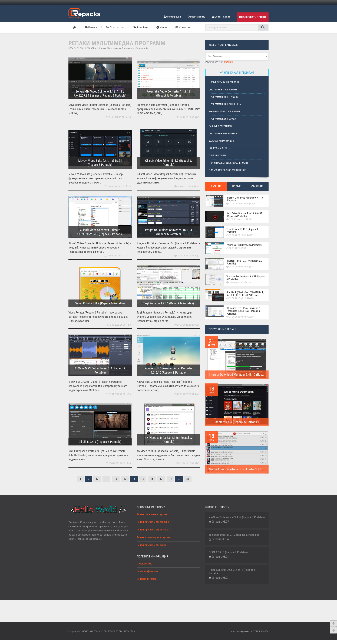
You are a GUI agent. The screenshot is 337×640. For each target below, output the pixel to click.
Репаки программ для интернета (154, 529)
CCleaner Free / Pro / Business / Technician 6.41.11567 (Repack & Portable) (243, 311)
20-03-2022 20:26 (185, 325)
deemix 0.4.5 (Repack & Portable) (237, 422)
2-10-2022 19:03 (186, 117)
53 (129, 186)
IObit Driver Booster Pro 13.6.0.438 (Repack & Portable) (244, 215)
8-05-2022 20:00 (117, 325)
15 (142, 478)
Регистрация (174, 16)
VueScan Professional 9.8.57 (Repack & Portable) (245, 278)
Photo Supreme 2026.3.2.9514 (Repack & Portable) (232, 571)
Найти (263, 27)
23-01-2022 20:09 (185, 394)
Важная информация (221, 140)
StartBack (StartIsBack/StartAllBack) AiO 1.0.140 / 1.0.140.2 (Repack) (245, 294)
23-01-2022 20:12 (117, 394)
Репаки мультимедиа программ (115, 48)
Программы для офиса (222, 118)
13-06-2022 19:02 (115, 255)
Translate (228, 61)
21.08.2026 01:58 (237, 203)
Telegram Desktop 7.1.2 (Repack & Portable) (234, 534)
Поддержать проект (252, 17)
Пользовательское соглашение (227, 170)
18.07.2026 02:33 (237, 248)
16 (152, 478)
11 (198, 186)
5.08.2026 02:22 (237, 219)
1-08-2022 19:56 (185, 186)
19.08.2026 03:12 (237, 298)
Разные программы (220, 126)
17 (161, 478)
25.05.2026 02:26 (237, 266)
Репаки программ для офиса (151, 545)
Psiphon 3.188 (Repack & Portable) (244, 245)
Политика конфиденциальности (228, 162)
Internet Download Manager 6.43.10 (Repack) (244, 199)
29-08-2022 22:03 (115, 186)
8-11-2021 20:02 (186, 463)
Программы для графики (224, 97)
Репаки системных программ (152, 514)
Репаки (92, 27)
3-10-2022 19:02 (116, 117)
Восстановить (197, 16)
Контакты (184, 27)
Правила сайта (217, 155)
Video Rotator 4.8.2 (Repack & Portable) (100, 303)
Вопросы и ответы (219, 148)
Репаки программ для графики (153, 521)
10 (97, 478)
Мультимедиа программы (224, 111)
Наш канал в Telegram (238, 72)
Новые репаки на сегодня (224, 82)
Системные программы (223, 89)
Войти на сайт (222, 16)
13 (125, 478)
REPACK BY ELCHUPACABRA (82, 48)
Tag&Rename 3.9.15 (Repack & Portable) (168, 303)
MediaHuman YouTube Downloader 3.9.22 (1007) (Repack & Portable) (254, 469)
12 (115, 478)
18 (129, 117)
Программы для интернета (225, 104)
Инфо (163, 27)
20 (187, 478)
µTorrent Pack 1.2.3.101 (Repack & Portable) (244, 262)
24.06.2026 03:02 (237, 317)
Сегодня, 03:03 (220, 577)
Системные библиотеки (223, 133)
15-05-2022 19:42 (185, 255)
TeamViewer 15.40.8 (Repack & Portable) (242, 231)
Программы (116, 27)
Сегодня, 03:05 (236, 282)
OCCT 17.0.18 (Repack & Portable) (228, 552)
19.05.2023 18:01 (237, 235)
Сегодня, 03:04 (220, 539)
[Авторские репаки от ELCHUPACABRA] (84, 12)
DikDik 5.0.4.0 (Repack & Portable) (100, 442)
